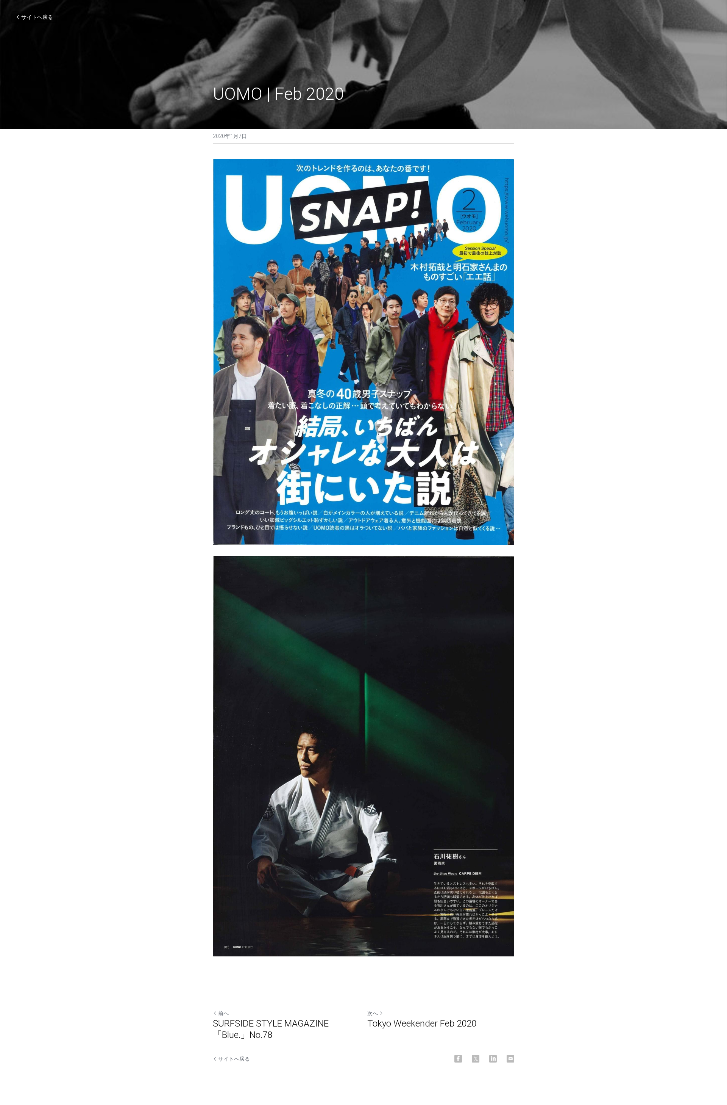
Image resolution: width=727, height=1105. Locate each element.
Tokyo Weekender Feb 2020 (421, 1023)
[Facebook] (458, 1059)
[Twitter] (475, 1059)
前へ (223, 1013)
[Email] (510, 1059)
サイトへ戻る (37, 17)
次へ (372, 1013)
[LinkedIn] (493, 1059)
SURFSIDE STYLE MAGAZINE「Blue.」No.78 (271, 1029)
